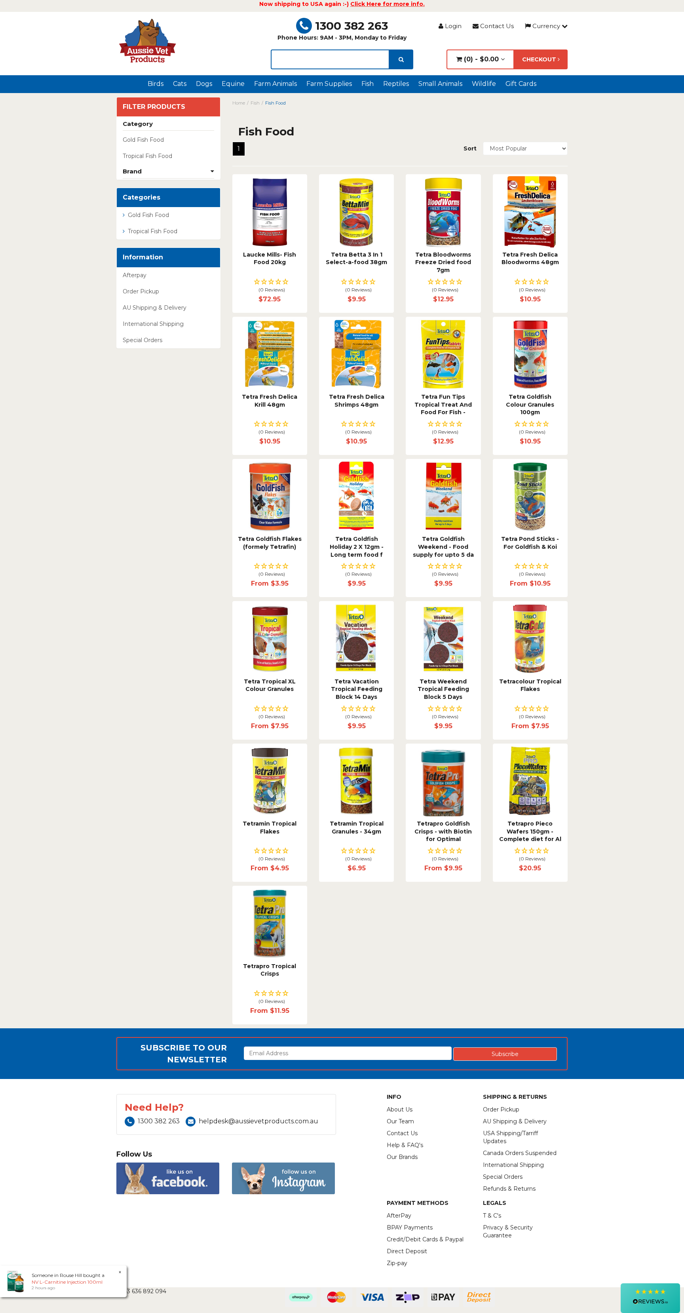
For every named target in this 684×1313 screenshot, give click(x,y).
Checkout (540, 59)
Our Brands (402, 1157)
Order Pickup (141, 291)
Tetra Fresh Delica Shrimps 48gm (356, 400)
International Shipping (153, 323)
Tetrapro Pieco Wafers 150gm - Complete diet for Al (530, 831)
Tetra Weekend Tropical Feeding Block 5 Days (443, 689)
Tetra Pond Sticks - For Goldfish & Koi (530, 542)
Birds (155, 84)
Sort (470, 148)
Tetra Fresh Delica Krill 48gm (269, 400)
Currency (546, 26)
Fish (367, 84)
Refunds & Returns (509, 1188)
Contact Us (496, 26)
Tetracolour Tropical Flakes (530, 685)
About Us (399, 1109)
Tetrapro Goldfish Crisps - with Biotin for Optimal (443, 831)
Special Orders (142, 340)
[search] (401, 59)
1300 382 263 (351, 25)
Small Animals (440, 84)
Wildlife (484, 84)
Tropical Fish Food (147, 156)
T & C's (492, 1215)
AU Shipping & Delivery (154, 307)
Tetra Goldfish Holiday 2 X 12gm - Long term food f (357, 546)
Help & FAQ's (405, 1145)
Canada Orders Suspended (520, 1153)
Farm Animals (275, 84)
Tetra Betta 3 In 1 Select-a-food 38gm (356, 258)
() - (480, 59)
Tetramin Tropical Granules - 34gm (357, 827)
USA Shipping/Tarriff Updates (510, 1137)
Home (238, 103)
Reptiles (396, 84)
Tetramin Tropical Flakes (269, 827)
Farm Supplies (329, 84)
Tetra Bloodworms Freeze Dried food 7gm (443, 262)
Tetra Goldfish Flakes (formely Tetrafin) (270, 542)
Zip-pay (397, 1263)
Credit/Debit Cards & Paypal (425, 1239)
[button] (270, 286)
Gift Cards (520, 84)
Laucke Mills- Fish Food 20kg (269, 258)
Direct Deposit (407, 1251)
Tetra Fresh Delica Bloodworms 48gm (530, 258)
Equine (233, 84)
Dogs (204, 84)
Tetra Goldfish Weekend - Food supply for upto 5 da (443, 546)
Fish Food (275, 103)
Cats (179, 84)
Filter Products (154, 106)
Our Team (400, 1121)
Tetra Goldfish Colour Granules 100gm (530, 404)
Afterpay (134, 275)
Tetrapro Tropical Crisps (269, 970)
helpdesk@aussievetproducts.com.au (258, 1121)
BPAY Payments (410, 1227)
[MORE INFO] (269, 211)
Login (452, 26)
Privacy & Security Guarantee (508, 1231)
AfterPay (399, 1215)
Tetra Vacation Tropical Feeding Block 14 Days (356, 689)
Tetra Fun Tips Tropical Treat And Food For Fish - (443, 404)
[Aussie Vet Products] (148, 40)
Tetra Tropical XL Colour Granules (270, 685)
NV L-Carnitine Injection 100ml (67, 1282)
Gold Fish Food (143, 139)
